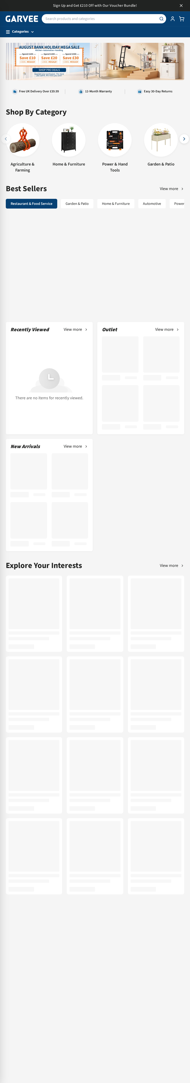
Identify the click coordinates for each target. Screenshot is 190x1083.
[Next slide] (184, 139)
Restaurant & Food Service (31, 203)
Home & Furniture (116, 203)
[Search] (161, 18)
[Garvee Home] (22, 19)
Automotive (152, 203)
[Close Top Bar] (181, 5)
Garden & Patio (77, 203)
